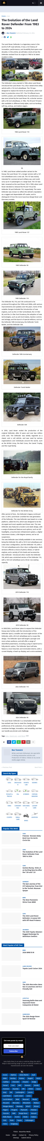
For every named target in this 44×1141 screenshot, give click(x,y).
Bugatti (30, 1078)
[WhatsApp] (11, 37)
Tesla (11, 1120)
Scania (17, 1117)
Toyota (19, 1120)
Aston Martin (24, 1075)
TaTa (4, 1120)
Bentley (13, 1078)
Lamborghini (20, 1092)
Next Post (38, 767)
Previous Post (7, 767)
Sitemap (16, 1138)
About (14, 1135)
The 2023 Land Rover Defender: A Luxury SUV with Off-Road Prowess (32, 918)
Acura (5, 1075)
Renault (33, 1113)
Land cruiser (19, 1096)
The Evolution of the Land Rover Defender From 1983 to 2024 (32, 854)
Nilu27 (28, 1106)
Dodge (34, 1082)
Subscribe (13, 1051)
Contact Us (22, 1135)
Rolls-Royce (7, 1117)
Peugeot (14, 1110)
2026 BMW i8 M (28, 952)
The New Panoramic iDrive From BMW (30, 901)
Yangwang (14, 1124)
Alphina (13, 1075)
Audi (33, 1075)
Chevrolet (15, 1082)
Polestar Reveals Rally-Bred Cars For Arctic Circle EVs (32, 838)
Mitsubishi (26, 1103)
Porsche (6, 1113)
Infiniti (30, 1089)
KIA (11, 1092)
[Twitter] (8, 37)
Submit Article (26, 1138)
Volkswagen (29, 1120)
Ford (12, 1085)
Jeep (4, 1092)
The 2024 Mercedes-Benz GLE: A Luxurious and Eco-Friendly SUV (32, 986)
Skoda (25, 1117)
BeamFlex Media (25, 1132)
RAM (13, 1113)
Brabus (21, 1078)
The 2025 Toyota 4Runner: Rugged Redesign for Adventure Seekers (32, 934)
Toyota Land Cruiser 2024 (32, 968)
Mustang (19, 1106)
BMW (5, 1078)
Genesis (27, 1085)
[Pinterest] (23, 742)
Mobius (36, 1103)
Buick (38, 1078)
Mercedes (16, 1103)
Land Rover (21, 736)
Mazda (34, 1099)
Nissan (36, 1106)
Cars (8, 16)
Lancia (30, 1092)
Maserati (26, 1099)
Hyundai (15, 1089)
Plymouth (24, 1110)
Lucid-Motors (7, 1099)
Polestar (34, 1110)
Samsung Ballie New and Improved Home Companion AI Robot (32, 1002)
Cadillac (6, 1082)
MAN (17, 1099)
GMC (19, 1085)
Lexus (29, 1096)
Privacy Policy (33, 1135)
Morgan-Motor (8, 1106)
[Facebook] (5, 37)
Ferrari (5, 1085)
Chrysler (25, 1082)
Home (4, 16)
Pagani (5, 1110)
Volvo (5, 1124)
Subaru (33, 1117)
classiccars (13, 736)
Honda (36, 1085)
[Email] (28, 742)
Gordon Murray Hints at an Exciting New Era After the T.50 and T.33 (32, 870)
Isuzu (38, 1089)
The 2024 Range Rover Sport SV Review (31, 1017)
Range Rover (23, 1113)
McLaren (6, 1103)
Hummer (6, 1089)
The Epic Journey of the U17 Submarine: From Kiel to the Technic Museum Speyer (32, 887)
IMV (23, 1089)
